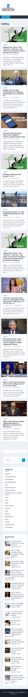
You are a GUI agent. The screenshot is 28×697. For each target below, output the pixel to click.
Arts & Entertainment (10, 482)
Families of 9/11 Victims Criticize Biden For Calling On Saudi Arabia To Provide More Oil (13, 92)
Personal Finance (9, 524)
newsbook (21, 692)
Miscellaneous (9, 516)
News (5, 44)
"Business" (8, 474)
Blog (6, 485)
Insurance (7, 508)
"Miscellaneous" (9, 479)
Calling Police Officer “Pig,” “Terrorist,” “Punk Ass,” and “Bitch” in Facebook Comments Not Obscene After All (14, 49)
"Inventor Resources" (11, 476)
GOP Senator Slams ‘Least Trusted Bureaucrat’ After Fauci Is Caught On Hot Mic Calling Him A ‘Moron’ (12, 341)
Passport (7, 522)
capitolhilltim (15, 54)
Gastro (6, 500)
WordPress (11, 692)
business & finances (10, 490)
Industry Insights (9, 505)
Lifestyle (7, 513)
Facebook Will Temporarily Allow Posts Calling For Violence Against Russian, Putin (14, 135)
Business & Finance (10, 487)
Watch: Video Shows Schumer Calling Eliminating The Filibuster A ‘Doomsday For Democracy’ (13, 424)
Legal (6, 511)
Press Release (9, 527)
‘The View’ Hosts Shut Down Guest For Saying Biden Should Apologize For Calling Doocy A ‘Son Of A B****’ (13, 300)
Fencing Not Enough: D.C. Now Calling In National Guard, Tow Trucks (13, 213)
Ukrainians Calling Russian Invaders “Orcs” (12, 175)
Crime (6, 497)
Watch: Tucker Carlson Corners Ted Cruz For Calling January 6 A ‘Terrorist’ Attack (14, 383)
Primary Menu (5, 17)
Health (6, 503)
